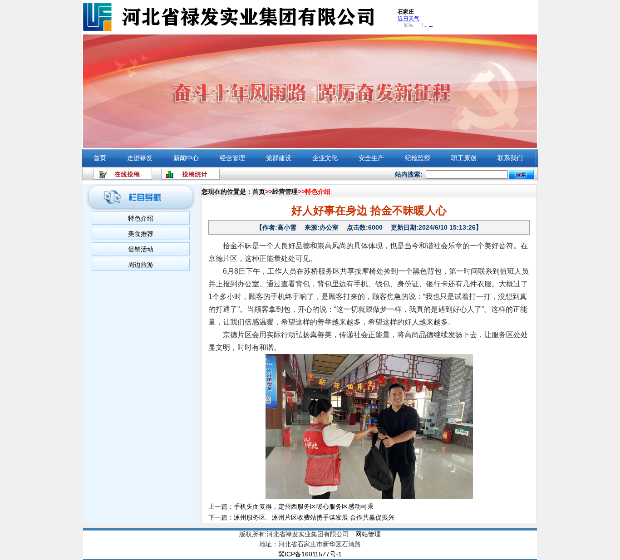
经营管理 (232, 158)
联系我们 (510, 158)
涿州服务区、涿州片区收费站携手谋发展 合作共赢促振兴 (314, 517)
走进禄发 (140, 158)
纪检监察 (417, 158)
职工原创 (464, 158)
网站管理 (368, 534)
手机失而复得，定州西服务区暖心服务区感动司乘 (304, 506)
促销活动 (140, 249)
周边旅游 (140, 264)
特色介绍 (140, 218)
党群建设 (278, 158)
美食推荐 (140, 233)
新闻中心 (186, 158)
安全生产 (371, 158)
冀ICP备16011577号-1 (310, 554)
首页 (99, 158)
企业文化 (325, 158)
